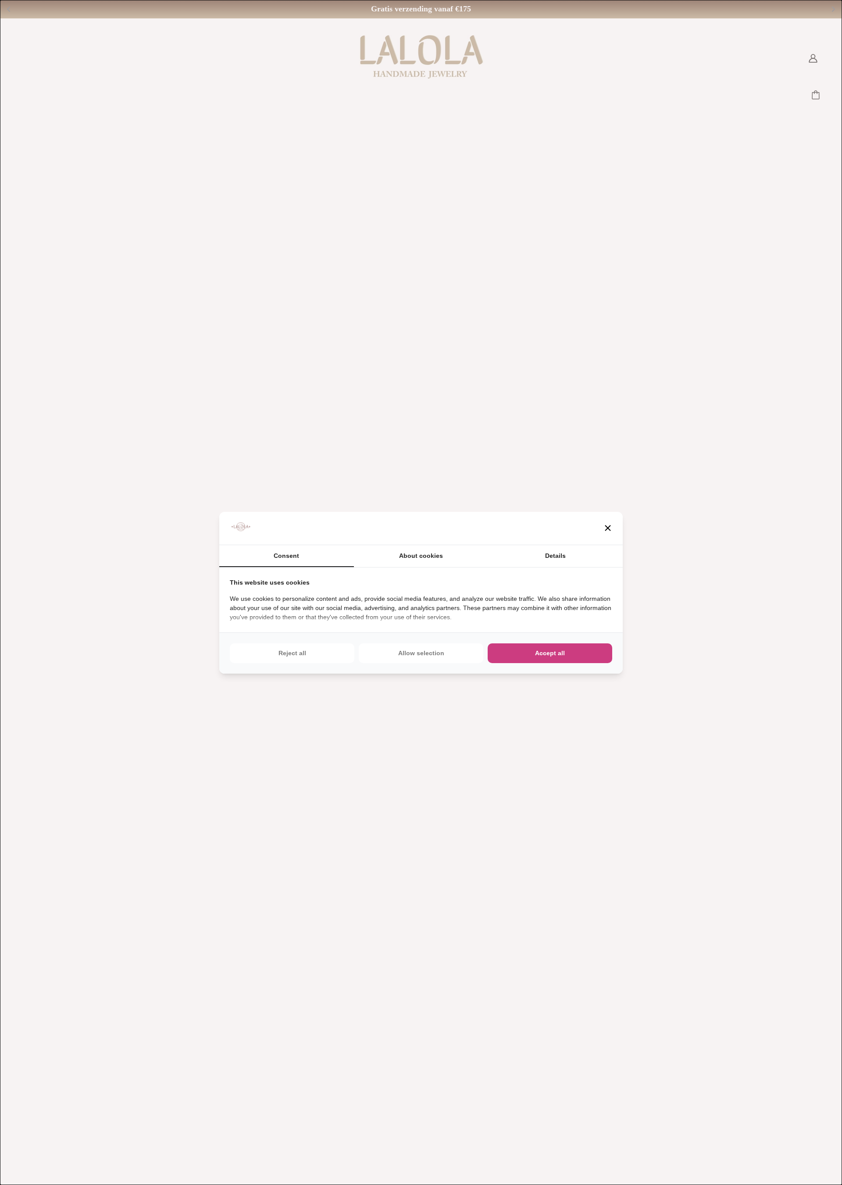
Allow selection (421, 653)
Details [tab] (555, 555)
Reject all (292, 653)
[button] (607, 528)
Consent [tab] (286, 555)
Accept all (550, 653)
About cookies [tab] (421, 555)
